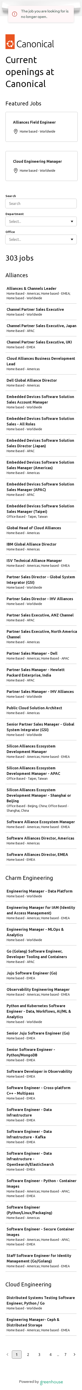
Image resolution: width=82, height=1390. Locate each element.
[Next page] (74, 1355)
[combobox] (9, 221)
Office (10, 231)
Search (10, 196)
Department (14, 213)
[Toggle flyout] (72, 221)
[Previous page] (7, 1355)
